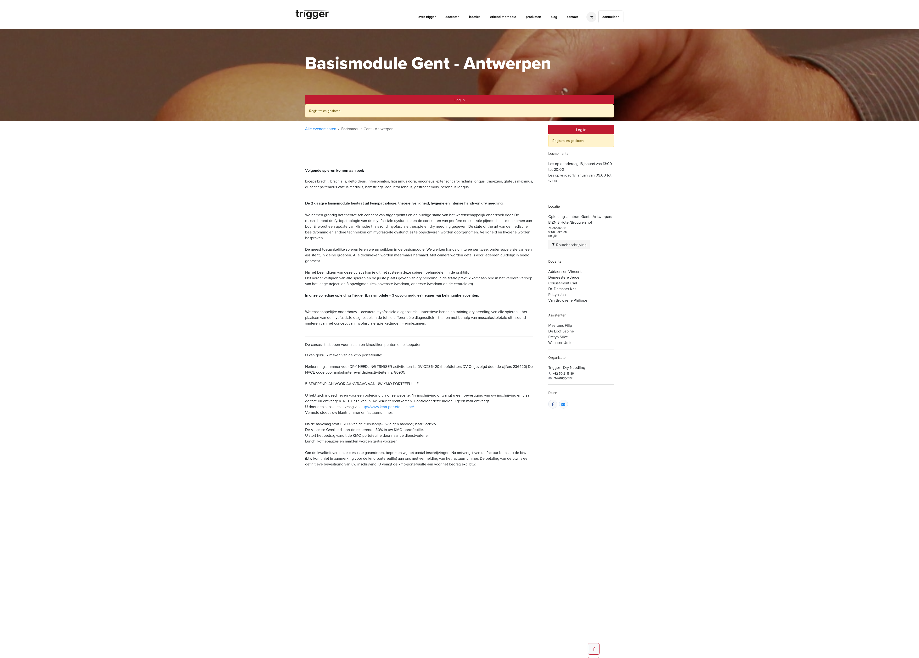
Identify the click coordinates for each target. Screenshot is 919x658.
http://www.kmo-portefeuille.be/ (387, 406)
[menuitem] (427, 17)
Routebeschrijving (571, 244)
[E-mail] (563, 404)
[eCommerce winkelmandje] (591, 17)
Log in (459, 99)
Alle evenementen (320, 128)
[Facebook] (552, 404)
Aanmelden (610, 16)
